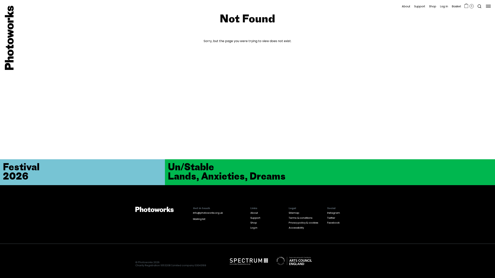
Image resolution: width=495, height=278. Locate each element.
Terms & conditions (300, 218)
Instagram (333, 212)
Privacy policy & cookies (303, 222)
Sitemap (294, 212)
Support (419, 6)
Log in (444, 6)
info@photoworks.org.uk (208, 212)
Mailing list (199, 219)
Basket (456, 6)
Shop (432, 6)
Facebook (333, 222)
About (406, 6)
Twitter (331, 218)
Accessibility (296, 227)
